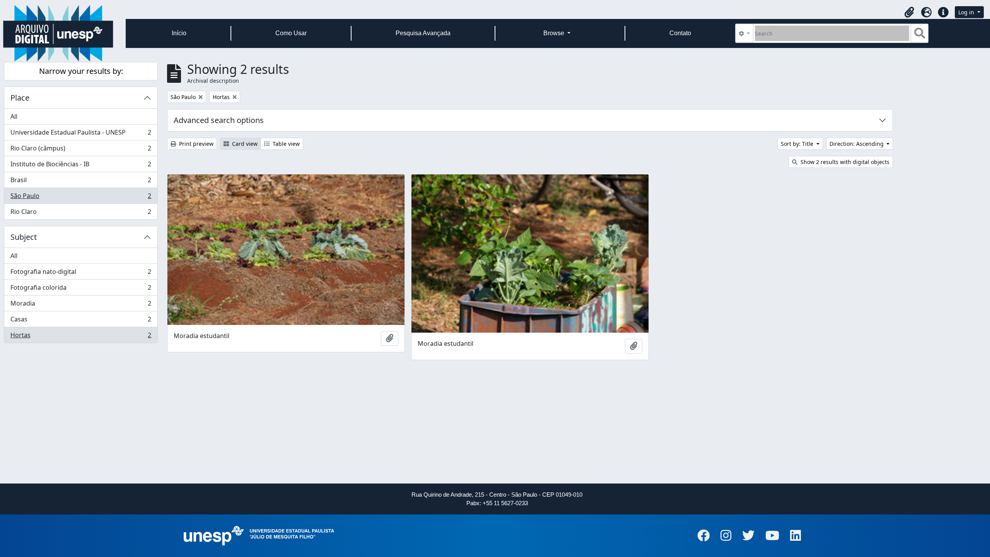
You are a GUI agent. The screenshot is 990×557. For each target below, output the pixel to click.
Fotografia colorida (80, 289)
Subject (23, 237)
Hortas (80, 337)
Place (19, 97)
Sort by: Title (798, 143)
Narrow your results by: (81, 71)
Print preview (195, 143)
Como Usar (291, 33)
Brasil (80, 182)
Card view (244, 143)
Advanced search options (219, 120)
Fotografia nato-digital (80, 273)
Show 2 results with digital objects (844, 162)
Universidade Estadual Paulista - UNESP (80, 134)
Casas (80, 321)
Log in (967, 12)
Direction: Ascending (857, 143)
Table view (285, 143)
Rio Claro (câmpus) (80, 150)
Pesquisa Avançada (423, 33)
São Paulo (80, 197)
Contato (680, 33)
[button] (909, 12)
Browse (554, 33)
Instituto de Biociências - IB (80, 166)
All (13, 116)
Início (179, 33)
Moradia (80, 305)
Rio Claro (80, 213)
